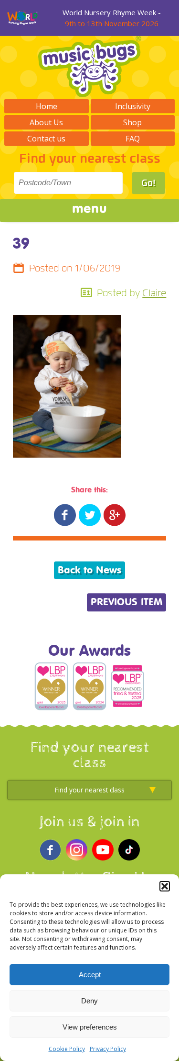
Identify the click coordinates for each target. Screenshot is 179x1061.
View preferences (90, 1027)
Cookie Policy (67, 1049)
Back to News (89, 570)
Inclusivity (132, 106)
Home (46, 106)
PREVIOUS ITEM (126, 602)
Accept (90, 975)
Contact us (46, 138)
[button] (164, 886)
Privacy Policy (108, 1049)
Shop (132, 122)
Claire (154, 293)
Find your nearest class (89, 159)
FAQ (133, 138)
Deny (89, 1001)
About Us (46, 122)
